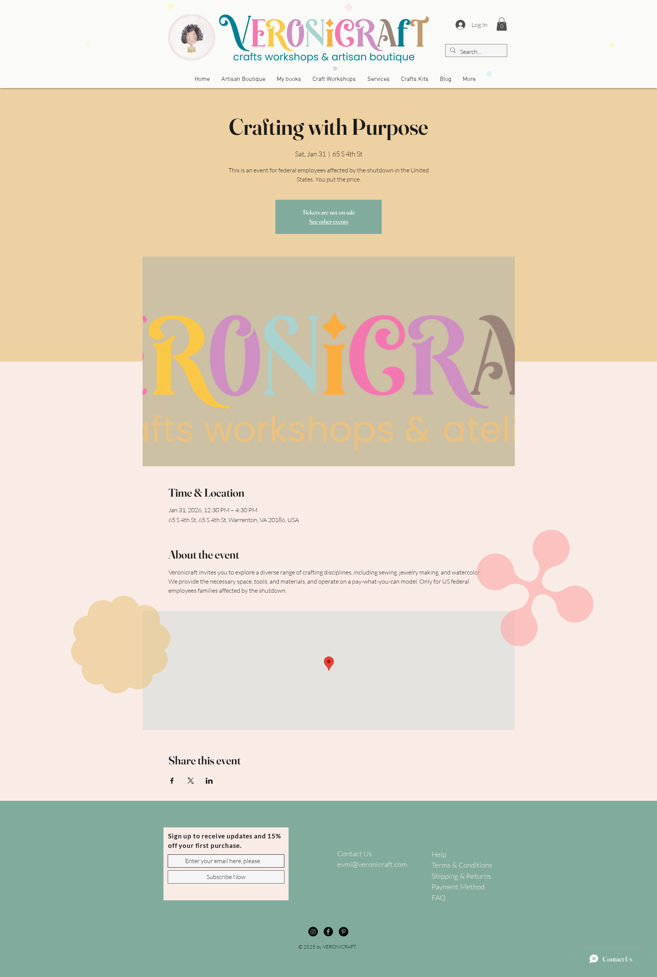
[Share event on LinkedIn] (209, 781)
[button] (501, 24)
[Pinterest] (343, 931)
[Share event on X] (190, 781)
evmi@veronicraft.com (372, 864)
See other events (328, 221)
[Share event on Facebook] (172, 781)
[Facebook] (328, 931)
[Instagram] (313, 931)
